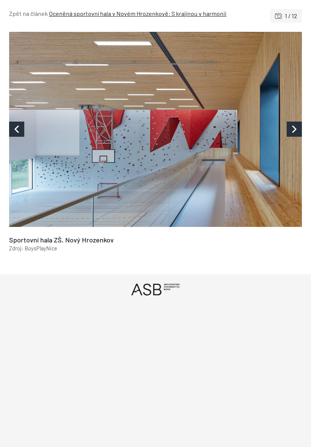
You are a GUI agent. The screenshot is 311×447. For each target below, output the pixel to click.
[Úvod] (155, 289)
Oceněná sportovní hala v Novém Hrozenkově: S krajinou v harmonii (137, 13)
